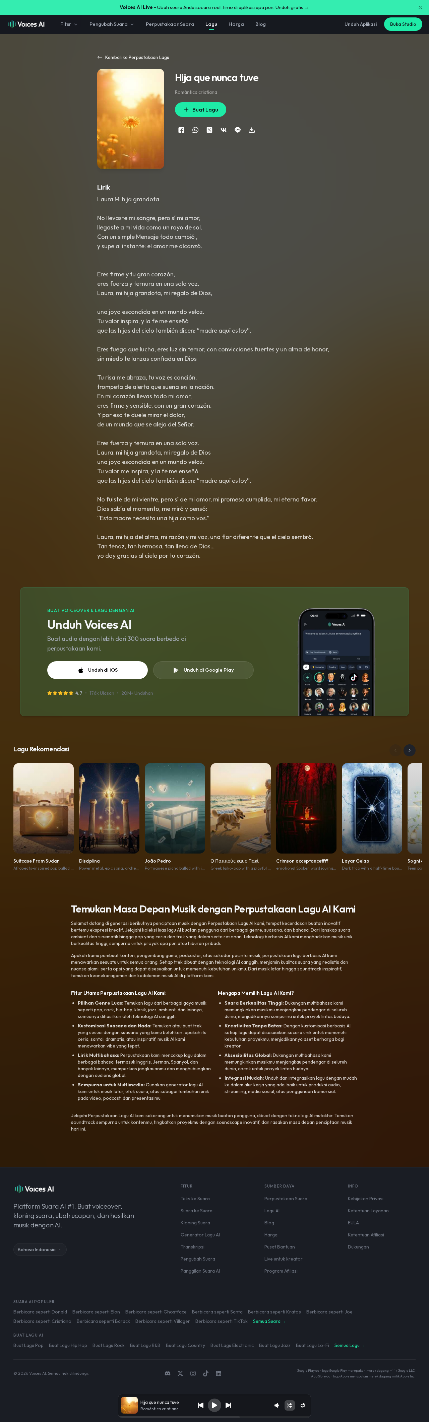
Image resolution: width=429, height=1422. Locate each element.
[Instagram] (193, 1373)
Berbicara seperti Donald (40, 1312)
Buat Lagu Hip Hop (68, 1345)
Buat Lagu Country (185, 1345)
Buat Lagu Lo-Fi (312, 1345)
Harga (236, 24)
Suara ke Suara (196, 1211)
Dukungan (358, 1247)
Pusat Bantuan (279, 1247)
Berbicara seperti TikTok (221, 1321)
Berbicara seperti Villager (162, 1321)
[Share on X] (209, 130)
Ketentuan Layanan (368, 1211)
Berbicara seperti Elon (96, 1312)
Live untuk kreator (283, 1259)
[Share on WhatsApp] (195, 130)
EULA (353, 1223)
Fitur (65, 24)
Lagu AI (272, 1211)
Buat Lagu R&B (145, 1345)
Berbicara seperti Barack (103, 1321)
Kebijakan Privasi (365, 1199)
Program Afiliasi (281, 1271)
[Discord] (167, 1373)
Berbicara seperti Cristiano (42, 1321)
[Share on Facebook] (181, 130)
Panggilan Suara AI (200, 1271)
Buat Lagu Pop (28, 1345)
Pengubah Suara (108, 24)
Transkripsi (192, 1247)
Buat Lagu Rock (109, 1345)
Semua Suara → (269, 1321)
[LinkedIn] (218, 1373)
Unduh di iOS (103, 670)
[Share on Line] (237, 130)
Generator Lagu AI (200, 1235)
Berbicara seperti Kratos (274, 1312)
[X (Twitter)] (180, 1373)
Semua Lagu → (349, 1345)
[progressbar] (214, 1417)
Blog (260, 24)
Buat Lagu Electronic (232, 1345)
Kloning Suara (195, 1223)
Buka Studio (403, 24)
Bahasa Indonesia (37, 1249)
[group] (214, 1417)
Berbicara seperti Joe (329, 1312)
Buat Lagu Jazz (275, 1345)
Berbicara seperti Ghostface (156, 1312)
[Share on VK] (223, 130)
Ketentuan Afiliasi (366, 1235)
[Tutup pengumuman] (420, 7)
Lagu (211, 24)
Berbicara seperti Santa (217, 1312)
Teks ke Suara (195, 1199)
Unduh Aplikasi (361, 24)
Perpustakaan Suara (170, 24)
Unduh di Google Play (209, 670)
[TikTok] (205, 1373)
